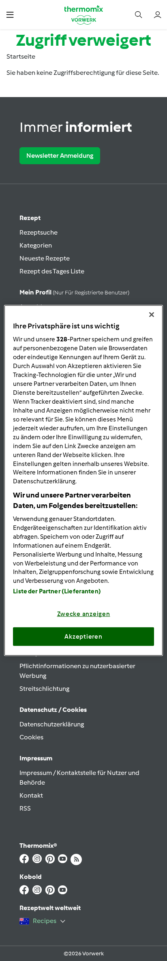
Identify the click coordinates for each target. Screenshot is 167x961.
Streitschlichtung (44, 688)
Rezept (30, 218)
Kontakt (31, 795)
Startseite (20, 56)
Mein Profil (74, 292)
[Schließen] (152, 315)
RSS (25, 808)
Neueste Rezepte (44, 258)
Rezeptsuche (38, 232)
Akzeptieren (83, 636)
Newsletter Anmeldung (59, 155)
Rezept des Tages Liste (51, 271)
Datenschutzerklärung (51, 724)
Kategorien (35, 245)
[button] (10, 14)
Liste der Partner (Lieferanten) (57, 591)
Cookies (31, 737)
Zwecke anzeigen (83, 614)
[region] (83, 480)
